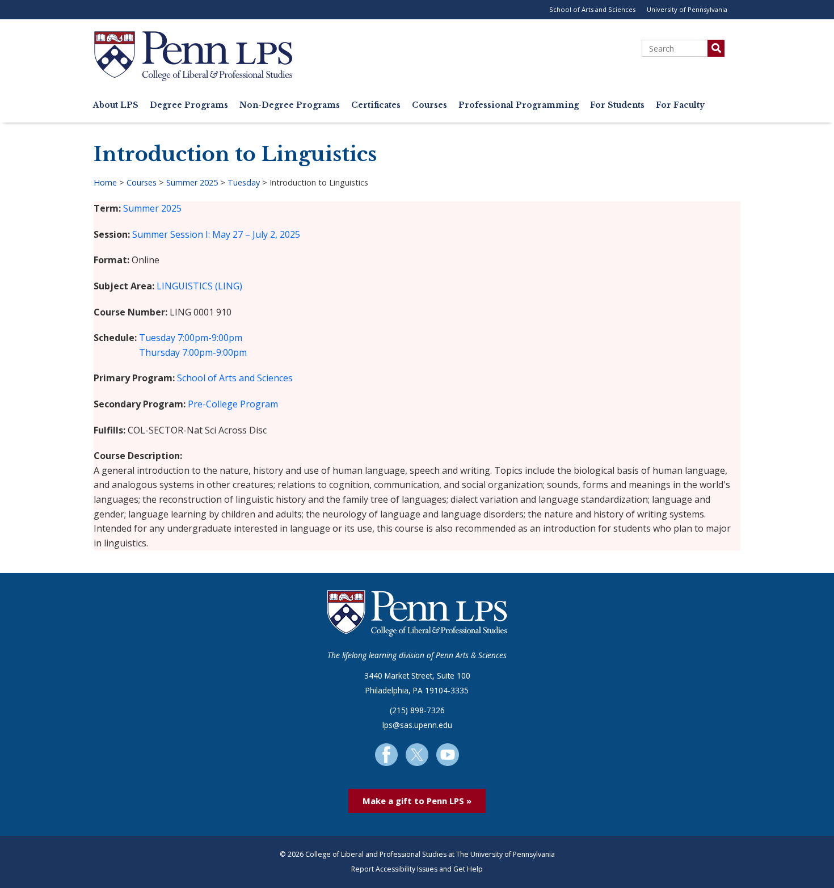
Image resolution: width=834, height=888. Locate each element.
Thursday (159, 352)
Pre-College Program (233, 404)
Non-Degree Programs (289, 105)
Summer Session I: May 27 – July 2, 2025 (216, 234)
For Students (617, 105)
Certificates (376, 105)
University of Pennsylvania (687, 9)
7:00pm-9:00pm (210, 337)
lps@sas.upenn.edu (417, 724)
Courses (429, 105)
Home (105, 182)
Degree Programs (189, 105)
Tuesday (244, 182)
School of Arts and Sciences (592, 9)
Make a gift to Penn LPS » (417, 800)
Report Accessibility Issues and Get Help (417, 869)
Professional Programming (518, 105)
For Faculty (680, 105)
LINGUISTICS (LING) (199, 286)
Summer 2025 (192, 182)
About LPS (115, 105)
